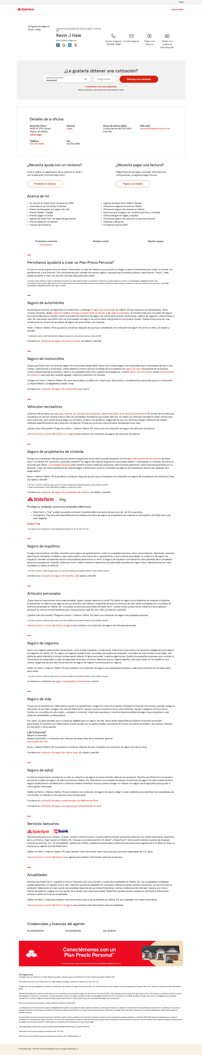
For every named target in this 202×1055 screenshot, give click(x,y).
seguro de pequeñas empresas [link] (70, 681)
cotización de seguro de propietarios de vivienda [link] (65, 492)
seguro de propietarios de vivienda (143, 458)
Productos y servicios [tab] (46, 241)
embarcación (112, 414)
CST (123, 126)
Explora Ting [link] (33, 524)
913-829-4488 (37, 144)
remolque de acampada (88, 414)
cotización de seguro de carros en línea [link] (60, 341)
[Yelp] (75, 45)
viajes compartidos (120, 313)
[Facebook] (58, 45)
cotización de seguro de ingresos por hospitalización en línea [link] (71, 806)
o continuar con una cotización (101, 86)
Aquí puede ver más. (37, 741)
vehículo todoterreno (135, 414)
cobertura (58, 313)
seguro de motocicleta (141, 372)
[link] (131, 43)
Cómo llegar (36, 135)
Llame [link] (30, 434)
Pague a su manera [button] (133, 184)
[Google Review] (64, 45)
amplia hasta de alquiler (93, 313)
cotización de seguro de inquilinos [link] (58, 576)
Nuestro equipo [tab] (156, 241)
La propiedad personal (59, 465)
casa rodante (65, 414)
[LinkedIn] (70, 45)
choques (75, 313)
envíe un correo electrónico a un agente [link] (56, 434)
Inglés (69, 128)
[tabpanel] (101, 131)
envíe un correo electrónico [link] (49, 857)
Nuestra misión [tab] (101, 241)
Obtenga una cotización (139, 79)
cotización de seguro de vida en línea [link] (59, 752)
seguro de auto (133, 369)
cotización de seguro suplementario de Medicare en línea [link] (69, 800)
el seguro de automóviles (103, 310)
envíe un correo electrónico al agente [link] (54, 625)
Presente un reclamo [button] (45, 184)
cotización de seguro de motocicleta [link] (59, 389)
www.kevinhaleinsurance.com (155, 128)
